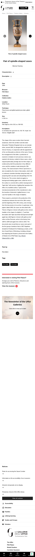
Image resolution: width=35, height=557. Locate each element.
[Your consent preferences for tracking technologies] (32, 554)
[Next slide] (30, 36)
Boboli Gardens (12, 547)
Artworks (17, 555)
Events (10, 555)
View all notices (17, 498)
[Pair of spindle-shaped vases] (7, 8)
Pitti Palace (5, 91)
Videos (24, 555)
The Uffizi (10, 542)
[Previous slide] (4, 36)
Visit (4, 555)
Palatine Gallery (6, 98)
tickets (22, 8)
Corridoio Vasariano (13, 550)
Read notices (28, 2)
